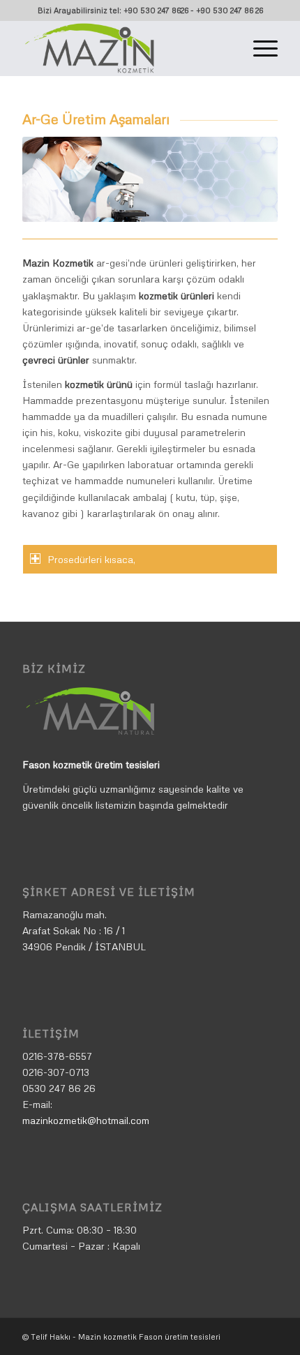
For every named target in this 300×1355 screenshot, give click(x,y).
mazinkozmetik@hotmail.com (85, 1120)
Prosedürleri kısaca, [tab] (91, 559)
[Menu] (258, 48)
